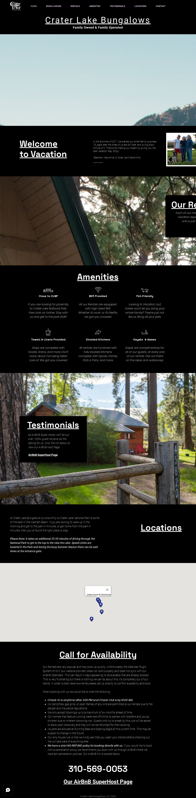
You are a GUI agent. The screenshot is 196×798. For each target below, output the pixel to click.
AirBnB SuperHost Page (43, 454)
